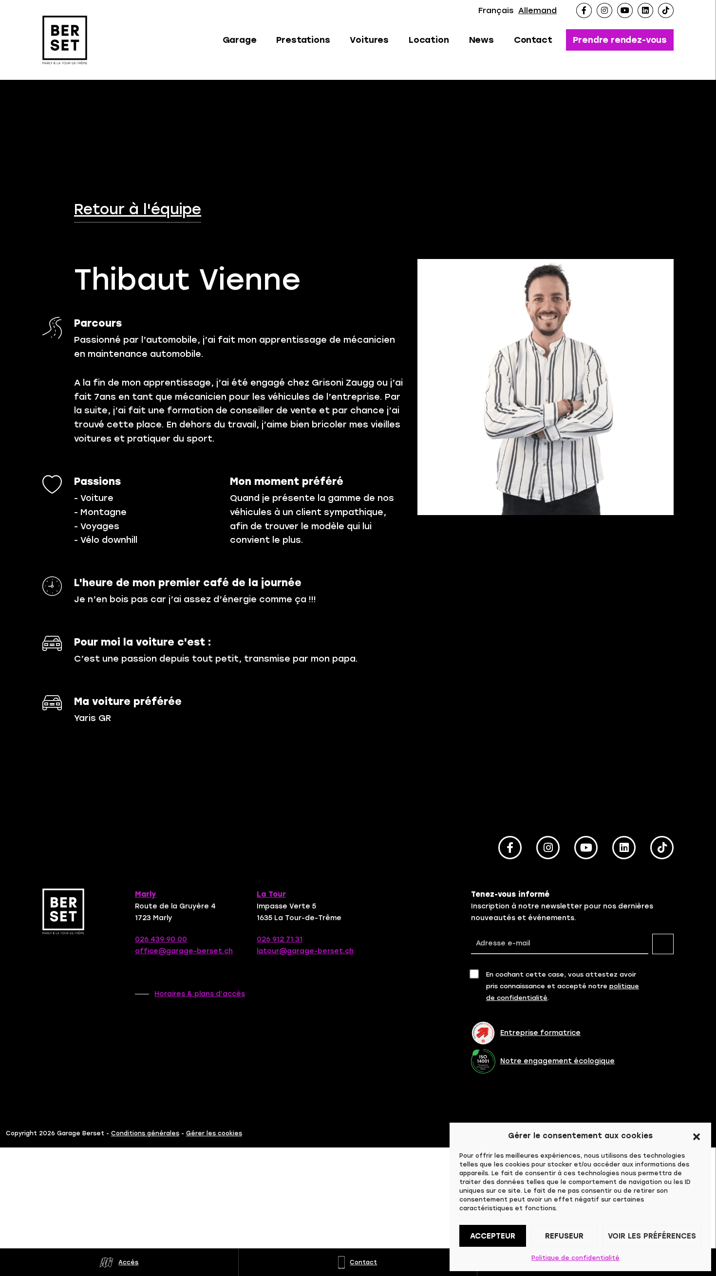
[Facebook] (584, 10)
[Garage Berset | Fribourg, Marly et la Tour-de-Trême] (65, 40)
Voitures (369, 40)
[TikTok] (666, 10)
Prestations (303, 40)
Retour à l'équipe (137, 209)
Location (429, 40)
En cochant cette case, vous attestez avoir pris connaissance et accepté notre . (562, 986)
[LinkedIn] (645, 10)
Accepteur (492, 1236)
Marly (145, 894)
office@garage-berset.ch (184, 951)
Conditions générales (145, 1133)
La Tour (271, 894)
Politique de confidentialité (575, 1258)
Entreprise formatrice (540, 1033)
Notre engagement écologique (557, 1061)
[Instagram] (604, 10)
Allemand (537, 10)
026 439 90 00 (161, 939)
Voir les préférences (652, 1236)
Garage (240, 40)
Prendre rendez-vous (620, 40)
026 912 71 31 (279, 939)
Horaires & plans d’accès (199, 994)
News (481, 40)
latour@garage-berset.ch (305, 951)
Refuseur (564, 1236)
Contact (533, 40)
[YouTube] (625, 10)
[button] (696, 1136)
